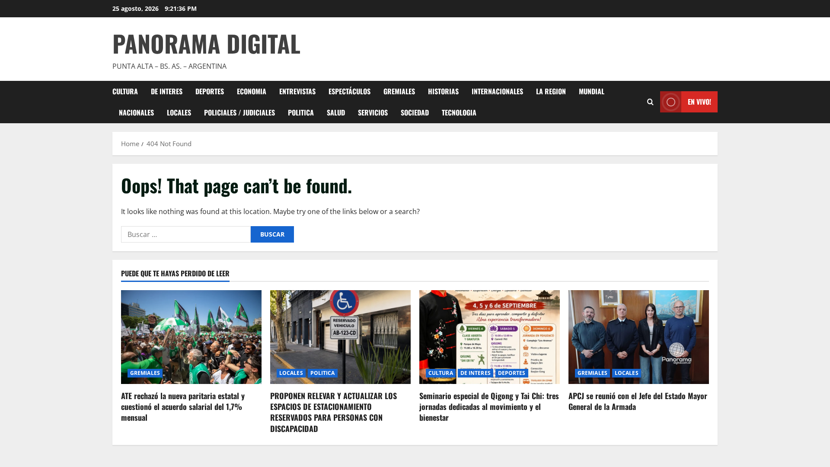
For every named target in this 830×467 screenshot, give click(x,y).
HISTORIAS (443, 91)
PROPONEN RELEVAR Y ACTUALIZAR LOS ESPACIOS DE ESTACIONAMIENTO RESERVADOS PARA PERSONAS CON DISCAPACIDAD (333, 412)
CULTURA (125, 91)
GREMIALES (399, 91)
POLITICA (301, 112)
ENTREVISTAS (297, 91)
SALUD (336, 112)
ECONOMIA (251, 91)
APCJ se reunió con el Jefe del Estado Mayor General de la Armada (637, 401)
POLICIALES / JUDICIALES (239, 112)
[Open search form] (650, 101)
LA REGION (551, 91)
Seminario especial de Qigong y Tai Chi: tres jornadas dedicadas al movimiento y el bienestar (489, 406)
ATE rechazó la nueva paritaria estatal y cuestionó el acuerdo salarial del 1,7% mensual (183, 406)
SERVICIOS (373, 112)
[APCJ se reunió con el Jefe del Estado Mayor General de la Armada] (638, 337)
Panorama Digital (206, 43)
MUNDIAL (591, 91)
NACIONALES (136, 112)
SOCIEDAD (415, 112)
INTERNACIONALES (497, 91)
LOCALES (179, 112)
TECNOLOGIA (459, 112)
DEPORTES (209, 91)
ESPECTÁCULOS (349, 91)
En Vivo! (699, 101)
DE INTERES (166, 91)
